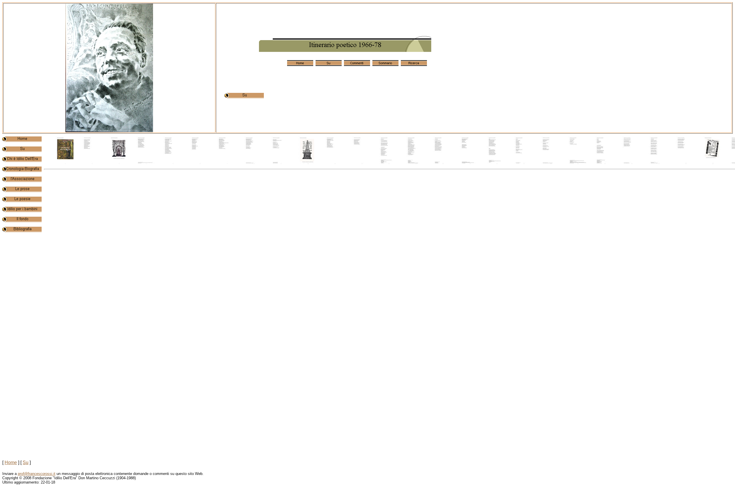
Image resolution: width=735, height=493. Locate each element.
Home (11, 462)
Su (25, 462)
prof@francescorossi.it (36, 474)
